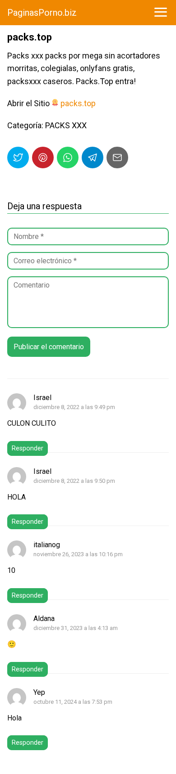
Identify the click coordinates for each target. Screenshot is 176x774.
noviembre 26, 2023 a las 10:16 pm (78, 554)
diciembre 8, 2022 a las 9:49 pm (74, 407)
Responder (27, 448)
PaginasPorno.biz (42, 12)
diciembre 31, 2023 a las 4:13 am (75, 628)
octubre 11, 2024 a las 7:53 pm (72, 701)
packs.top (78, 103)
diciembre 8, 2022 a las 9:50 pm (74, 480)
